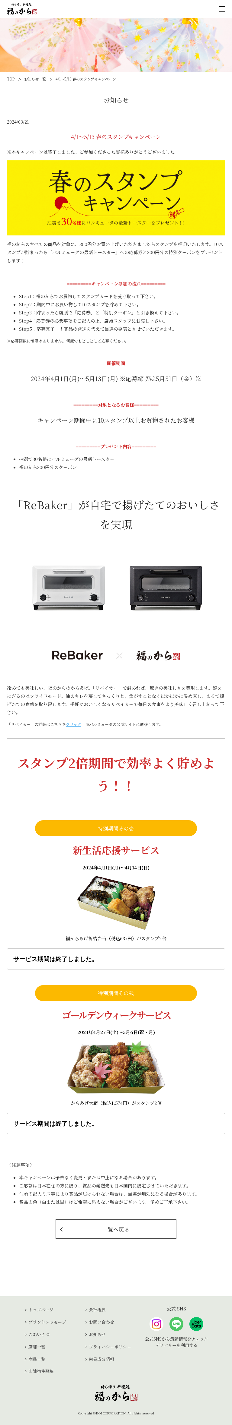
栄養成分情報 (101, 1359)
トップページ (40, 1310)
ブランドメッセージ (47, 1322)
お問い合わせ (101, 1322)
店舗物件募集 (41, 1371)
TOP (10, 78)
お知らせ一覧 (35, 78)
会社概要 (97, 1310)
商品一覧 (36, 1359)
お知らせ (97, 1334)
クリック (73, 724)
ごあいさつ (39, 1334)
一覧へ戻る (116, 1229)
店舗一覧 (36, 1347)
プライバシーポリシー (110, 1347)
